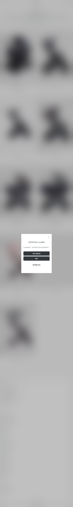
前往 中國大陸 (36, 253)
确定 (36, 258)
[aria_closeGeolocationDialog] (48, 237)
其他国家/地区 (37, 265)
